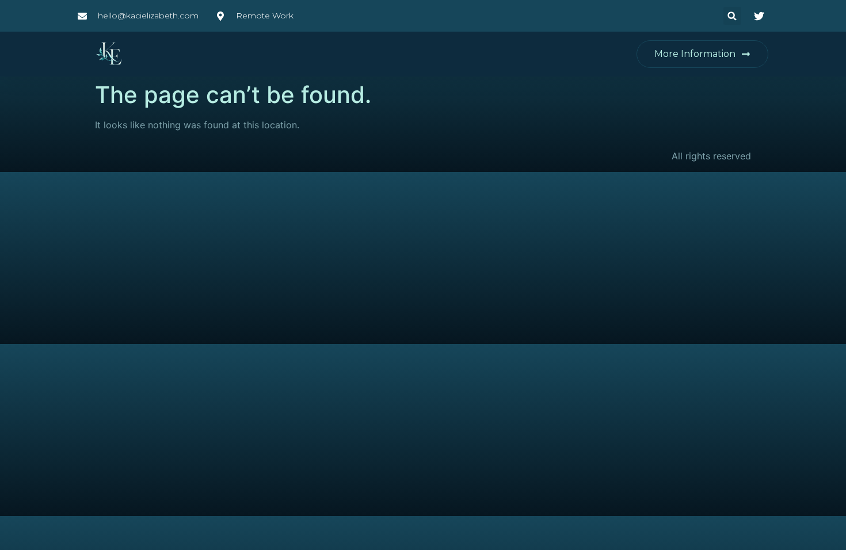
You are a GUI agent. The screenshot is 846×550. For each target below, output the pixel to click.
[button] (732, 16)
